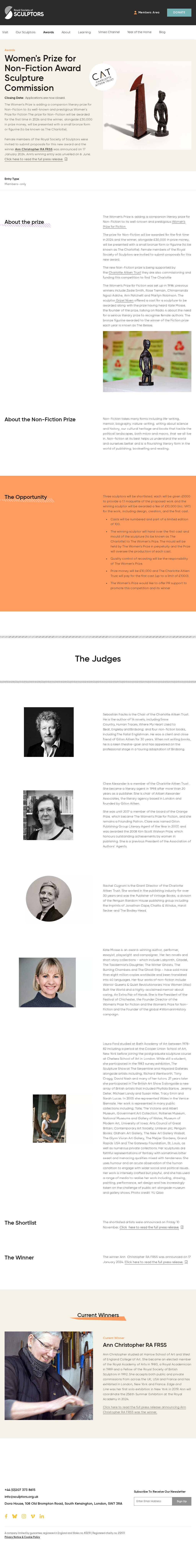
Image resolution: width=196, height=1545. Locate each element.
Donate (179, 12)
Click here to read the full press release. (34, 159)
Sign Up (182, 1501)
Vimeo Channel (109, 32)
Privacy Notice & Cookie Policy (22, 1537)
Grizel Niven (124, 300)
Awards (48, 32)
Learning (84, 32)
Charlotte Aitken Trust (125, 272)
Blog (162, 32)
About (66, 32)
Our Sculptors (26, 32)
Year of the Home (139, 32)
